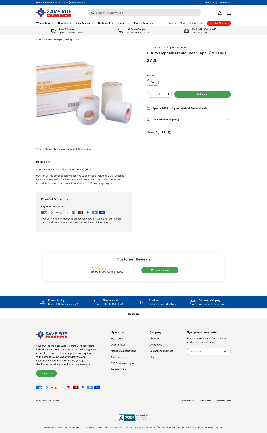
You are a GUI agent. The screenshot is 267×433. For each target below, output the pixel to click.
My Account (117, 338)
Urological (104, 23)
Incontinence (83, 23)
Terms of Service (223, 400)
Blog (182, 23)
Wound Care (43, 23)
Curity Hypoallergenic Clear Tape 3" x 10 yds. (62, 39)
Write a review (160, 270)
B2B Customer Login (122, 363)
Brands (171, 23)
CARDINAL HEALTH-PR (158, 47)
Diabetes (63, 23)
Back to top (133, 313)
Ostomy (122, 23)
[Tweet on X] (157, 132)
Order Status (118, 344)
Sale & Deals (196, 23)
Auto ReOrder (118, 357)
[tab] (43, 161)
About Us (209, 2)
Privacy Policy (188, 400)
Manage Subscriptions (123, 350)
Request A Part (119, 369)
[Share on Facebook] (163, 132)
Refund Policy (205, 400)
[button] (229, 12)
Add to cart (203, 94)
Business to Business (161, 350)
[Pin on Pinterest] (170, 132)
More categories (143, 23)
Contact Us (225, 2)
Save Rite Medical (51, 400)
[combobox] (144, 12)
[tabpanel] (84, 176)
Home (38, 39)
